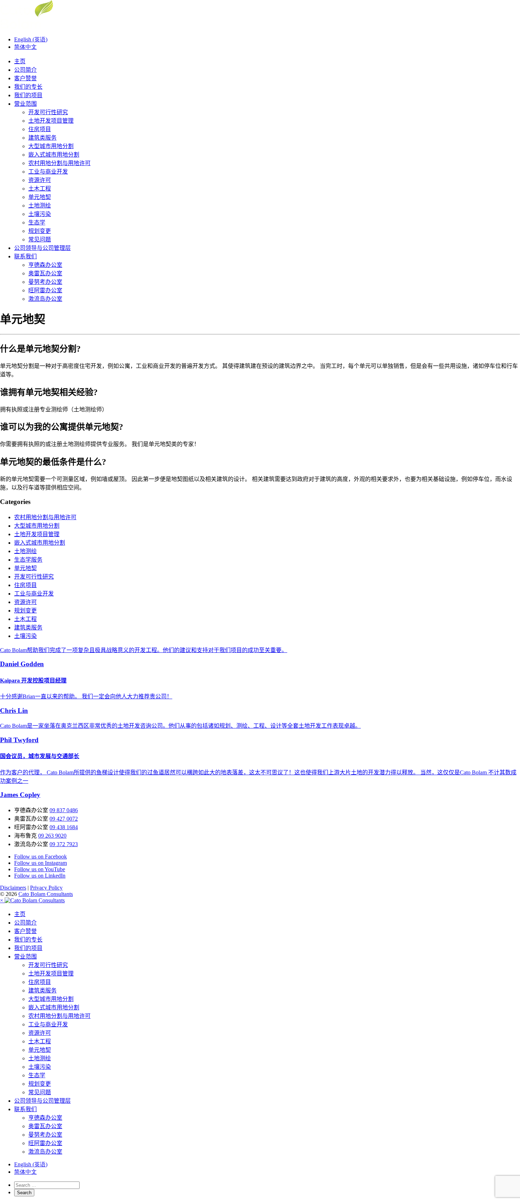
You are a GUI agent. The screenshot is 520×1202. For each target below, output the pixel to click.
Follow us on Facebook (40, 857)
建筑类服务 (42, 138)
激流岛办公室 (45, 299)
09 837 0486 (64, 810)
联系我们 (25, 256)
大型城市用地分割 (51, 146)
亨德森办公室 (45, 265)
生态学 (36, 222)
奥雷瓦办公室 (45, 273)
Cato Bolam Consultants (45, 894)
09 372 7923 (64, 844)
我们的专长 (28, 87)
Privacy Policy (46, 888)
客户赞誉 (25, 78)
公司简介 (25, 70)
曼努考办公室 (45, 282)
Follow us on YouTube (39, 869)
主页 (19, 61)
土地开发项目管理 (51, 121)
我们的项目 (28, 95)
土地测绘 (39, 206)
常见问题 (39, 239)
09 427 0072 (64, 819)
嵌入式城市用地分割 (53, 155)
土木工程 (39, 189)
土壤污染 (39, 214)
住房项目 (39, 129)
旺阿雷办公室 (45, 290)
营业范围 (25, 104)
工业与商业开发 (48, 172)
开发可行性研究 (48, 112)
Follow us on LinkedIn (39, 876)
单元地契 (39, 197)
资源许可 (39, 180)
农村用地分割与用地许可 (59, 163)
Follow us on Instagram (40, 863)
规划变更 (39, 231)
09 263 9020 (52, 836)
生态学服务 (28, 560)
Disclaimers (13, 888)
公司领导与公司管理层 (42, 248)
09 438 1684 (64, 827)
